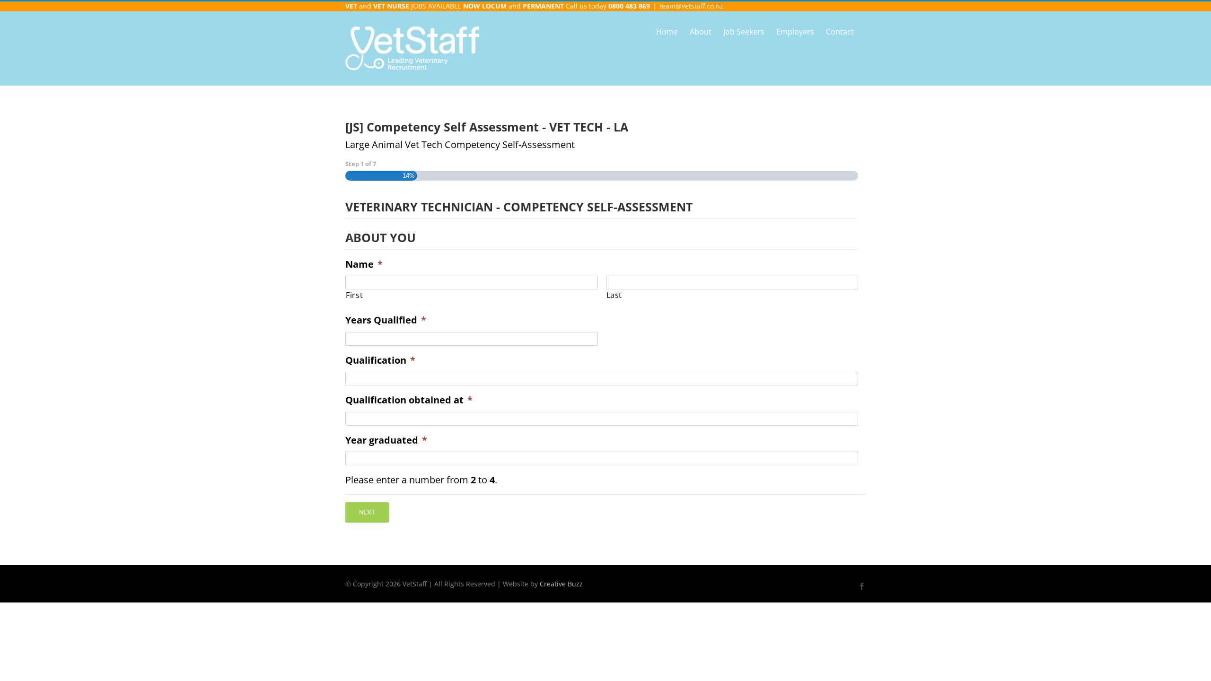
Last (614, 295)
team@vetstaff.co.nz (691, 5)
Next (367, 512)
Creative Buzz (561, 583)
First (354, 295)
